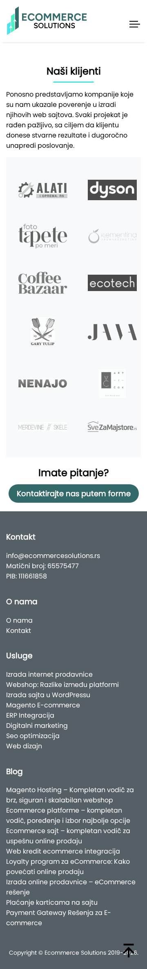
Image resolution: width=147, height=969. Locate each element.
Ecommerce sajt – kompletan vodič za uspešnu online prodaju (68, 836)
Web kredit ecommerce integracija (63, 851)
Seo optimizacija (33, 736)
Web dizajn (24, 746)
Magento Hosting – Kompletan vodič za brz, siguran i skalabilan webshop (70, 795)
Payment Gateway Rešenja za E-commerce (58, 918)
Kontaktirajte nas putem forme (74, 493)
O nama (19, 620)
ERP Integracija (30, 715)
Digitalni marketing (37, 725)
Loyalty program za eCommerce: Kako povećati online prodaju (68, 866)
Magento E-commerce (43, 705)
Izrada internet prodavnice (49, 674)
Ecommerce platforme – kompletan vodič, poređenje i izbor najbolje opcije (68, 815)
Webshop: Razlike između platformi (62, 684)
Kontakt (18, 630)
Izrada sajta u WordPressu (48, 695)
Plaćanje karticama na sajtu (52, 902)
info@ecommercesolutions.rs (53, 555)
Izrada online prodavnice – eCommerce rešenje (71, 887)
